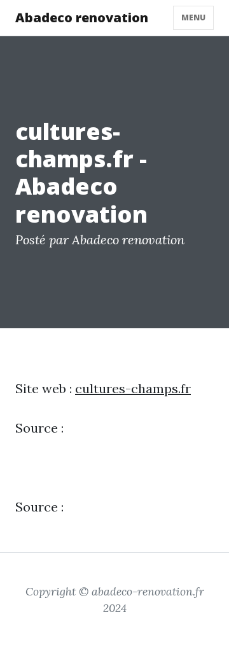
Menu (193, 17)
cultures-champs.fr (133, 388)
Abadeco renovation (81, 17)
